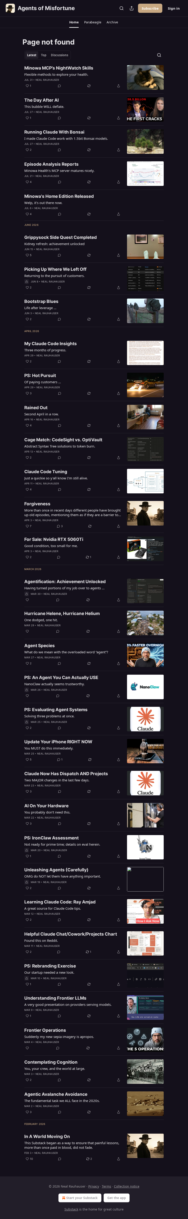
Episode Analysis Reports (51, 164)
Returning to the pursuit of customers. (54, 275)
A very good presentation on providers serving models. (68, 1004)
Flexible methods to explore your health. (56, 74)
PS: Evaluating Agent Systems (56, 709)
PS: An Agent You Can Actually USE (61, 677)
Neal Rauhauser (47, 79)
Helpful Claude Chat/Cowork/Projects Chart (70, 934)
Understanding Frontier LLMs (55, 998)
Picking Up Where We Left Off (55, 269)
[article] (94, 77)
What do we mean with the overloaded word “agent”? (66, 652)
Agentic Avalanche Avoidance (55, 1094)
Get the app (116, 1198)
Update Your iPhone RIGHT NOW (58, 741)
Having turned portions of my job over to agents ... (64, 588)
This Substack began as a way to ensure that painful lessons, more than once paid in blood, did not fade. (71, 1145)
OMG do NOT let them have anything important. (62, 876)
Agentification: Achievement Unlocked (65, 581)
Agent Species (39, 645)
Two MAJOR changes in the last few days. (56, 780)
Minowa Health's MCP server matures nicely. (59, 170)
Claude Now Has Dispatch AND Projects (66, 773)
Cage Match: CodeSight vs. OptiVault (63, 439)
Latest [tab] (31, 55)
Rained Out (35, 407)
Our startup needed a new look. (49, 972)
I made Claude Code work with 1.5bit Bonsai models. (66, 138)
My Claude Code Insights (50, 343)
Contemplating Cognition (50, 1062)
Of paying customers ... (42, 382)
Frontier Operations (45, 1030)
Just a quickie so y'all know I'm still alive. (56, 478)
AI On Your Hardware (46, 805)
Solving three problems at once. (49, 716)
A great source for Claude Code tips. (52, 908)
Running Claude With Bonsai (54, 132)
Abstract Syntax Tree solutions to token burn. (59, 446)
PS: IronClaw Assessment (51, 838)
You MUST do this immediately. (48, 748)
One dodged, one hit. (41, 620)
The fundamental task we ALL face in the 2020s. (62, 1100)
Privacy (93, 1186)
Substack (71, 1209)
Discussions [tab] (59, 55)
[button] (73, 22)
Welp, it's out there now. (43, 202)
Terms (106, 1186)
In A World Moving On (47, 1136)
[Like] (27, 600)
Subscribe (150, 8)
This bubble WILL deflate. (44, 106)
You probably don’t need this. (47, 812)
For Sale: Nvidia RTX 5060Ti (53, 539)
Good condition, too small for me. (51, 545)
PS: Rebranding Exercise (50, 966)
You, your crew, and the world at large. (54, 1068)
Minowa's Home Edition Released (59, 196)
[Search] (121, 8)
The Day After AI (41, 100)
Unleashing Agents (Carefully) (56, 869)
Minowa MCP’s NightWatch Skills (58, 68)
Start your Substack (82, 1198)
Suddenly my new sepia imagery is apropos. (59, 1036)
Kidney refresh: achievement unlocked (54, 243)
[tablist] (47, 55)
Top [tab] (43, 55)
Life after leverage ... (40, 307)
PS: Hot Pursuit (40, 375)
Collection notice (126, 1186)
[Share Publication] (131, 8)
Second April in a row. (41, 414)
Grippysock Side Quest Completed (60, 237)
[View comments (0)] (59, 86)
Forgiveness (37, 503)
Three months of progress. (45, 350)
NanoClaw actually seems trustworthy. (54, 684)
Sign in (174, 8)
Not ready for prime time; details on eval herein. (62, 844)
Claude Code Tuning (45, 471)
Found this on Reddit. (41, 940)
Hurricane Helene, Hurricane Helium (62, 613)
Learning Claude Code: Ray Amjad (60, 902)
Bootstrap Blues (41, 301)
